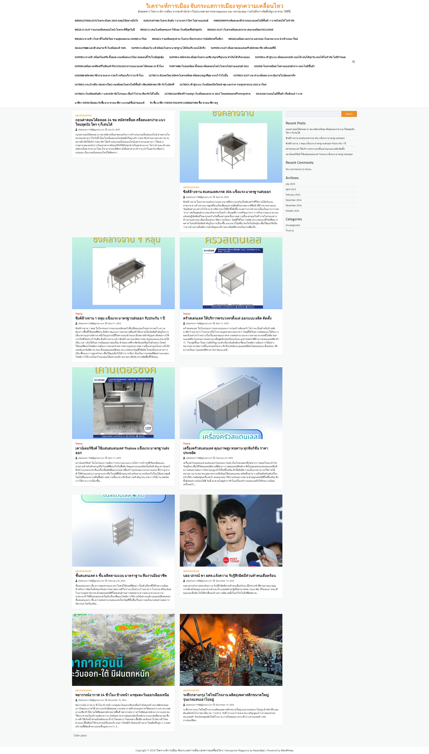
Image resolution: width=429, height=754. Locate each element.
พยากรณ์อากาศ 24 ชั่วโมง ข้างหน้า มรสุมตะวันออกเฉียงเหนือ (122, 694)
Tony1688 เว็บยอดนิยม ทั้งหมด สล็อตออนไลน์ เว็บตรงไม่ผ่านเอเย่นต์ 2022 (209, 66)
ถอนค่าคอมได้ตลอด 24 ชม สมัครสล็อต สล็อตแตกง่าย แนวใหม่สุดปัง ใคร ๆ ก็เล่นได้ (120, 122)
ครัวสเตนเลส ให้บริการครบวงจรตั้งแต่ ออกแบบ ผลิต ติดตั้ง (227, 318)
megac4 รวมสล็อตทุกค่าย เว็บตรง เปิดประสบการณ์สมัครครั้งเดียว (187, 39)
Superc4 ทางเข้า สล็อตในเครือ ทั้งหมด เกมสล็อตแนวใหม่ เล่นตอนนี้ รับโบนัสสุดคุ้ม (119, 57)
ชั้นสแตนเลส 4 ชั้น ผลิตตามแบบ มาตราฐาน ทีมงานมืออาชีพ (121, 575)
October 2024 (292, 210)
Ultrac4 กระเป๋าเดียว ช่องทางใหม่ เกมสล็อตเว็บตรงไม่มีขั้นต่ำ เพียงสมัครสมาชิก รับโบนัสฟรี (124, 84)
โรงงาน (78, 314)
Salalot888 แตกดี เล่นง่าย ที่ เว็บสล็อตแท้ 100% (100, 48)
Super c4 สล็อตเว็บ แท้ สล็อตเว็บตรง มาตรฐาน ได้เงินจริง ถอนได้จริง (168, 48)
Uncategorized (83, 115)
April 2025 (291, 189)
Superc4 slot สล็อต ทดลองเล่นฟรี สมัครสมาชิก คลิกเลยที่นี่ (243, 48)
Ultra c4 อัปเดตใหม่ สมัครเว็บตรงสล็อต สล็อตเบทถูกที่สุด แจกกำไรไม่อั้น (188, 75)
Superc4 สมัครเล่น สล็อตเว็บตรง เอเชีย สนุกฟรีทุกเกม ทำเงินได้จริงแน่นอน (209, 57)
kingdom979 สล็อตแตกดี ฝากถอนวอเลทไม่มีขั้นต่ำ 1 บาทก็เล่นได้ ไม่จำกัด (254, 20)
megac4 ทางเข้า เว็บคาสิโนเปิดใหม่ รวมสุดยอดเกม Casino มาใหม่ (111, 39)
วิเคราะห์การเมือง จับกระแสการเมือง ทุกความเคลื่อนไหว (214, 6)
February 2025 (293, 194)
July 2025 (290, 184)
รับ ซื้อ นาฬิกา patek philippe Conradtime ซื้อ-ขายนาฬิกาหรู (184, 103)
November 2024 (294, 205)
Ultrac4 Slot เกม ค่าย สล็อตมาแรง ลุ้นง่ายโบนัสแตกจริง (264, 75)
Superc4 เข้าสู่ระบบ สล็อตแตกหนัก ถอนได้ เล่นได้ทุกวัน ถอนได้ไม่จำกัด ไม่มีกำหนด (300, 57)
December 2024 (294, 200)
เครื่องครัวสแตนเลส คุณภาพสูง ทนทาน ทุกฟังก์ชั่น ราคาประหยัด (225, 450)
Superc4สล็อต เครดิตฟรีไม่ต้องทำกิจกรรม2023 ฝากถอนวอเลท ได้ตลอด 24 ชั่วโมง (119, 66)
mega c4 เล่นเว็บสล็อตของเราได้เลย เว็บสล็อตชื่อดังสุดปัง (171, 30)
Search (349, 114)
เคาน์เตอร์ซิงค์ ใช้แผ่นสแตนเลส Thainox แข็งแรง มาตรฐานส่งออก (122, 450)
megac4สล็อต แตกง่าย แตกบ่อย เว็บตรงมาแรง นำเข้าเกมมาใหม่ (263, 39)
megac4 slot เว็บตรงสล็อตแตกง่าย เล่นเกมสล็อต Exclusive (240, 30)
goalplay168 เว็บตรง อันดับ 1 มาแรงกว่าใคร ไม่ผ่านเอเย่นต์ (175, 20)
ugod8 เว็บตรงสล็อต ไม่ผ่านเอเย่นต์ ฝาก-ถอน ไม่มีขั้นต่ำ (284, 66)
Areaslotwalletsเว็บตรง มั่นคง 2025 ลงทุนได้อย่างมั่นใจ (106, 20)
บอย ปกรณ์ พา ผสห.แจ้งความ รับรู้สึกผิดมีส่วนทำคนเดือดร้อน (229, 575)
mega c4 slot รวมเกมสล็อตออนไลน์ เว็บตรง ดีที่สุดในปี (105, 30)
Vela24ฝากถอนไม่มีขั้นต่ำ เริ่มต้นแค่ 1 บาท (279, 94)
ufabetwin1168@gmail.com (91, 129)
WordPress (287, 750)
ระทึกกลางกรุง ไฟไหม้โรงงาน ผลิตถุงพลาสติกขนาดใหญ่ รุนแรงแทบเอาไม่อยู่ (226, 697)
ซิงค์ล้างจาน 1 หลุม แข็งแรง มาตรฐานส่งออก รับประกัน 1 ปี (120, 318)
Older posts (80, 735)
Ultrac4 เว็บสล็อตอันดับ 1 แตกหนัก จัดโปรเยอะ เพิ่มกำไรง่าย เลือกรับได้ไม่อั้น (117, 94)
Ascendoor (259, 750)
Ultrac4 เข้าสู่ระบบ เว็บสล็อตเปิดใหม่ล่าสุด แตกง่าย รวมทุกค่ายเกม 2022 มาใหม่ (223, 84)
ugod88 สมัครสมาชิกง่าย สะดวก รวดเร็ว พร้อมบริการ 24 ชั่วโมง (109, 75)
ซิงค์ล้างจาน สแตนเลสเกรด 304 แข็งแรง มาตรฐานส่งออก (227, 191)
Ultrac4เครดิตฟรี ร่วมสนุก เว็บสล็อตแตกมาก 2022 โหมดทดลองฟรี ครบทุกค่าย (208, 94)
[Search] (353, 61)
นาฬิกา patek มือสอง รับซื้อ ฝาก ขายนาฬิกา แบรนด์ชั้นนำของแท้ (109, 103)
